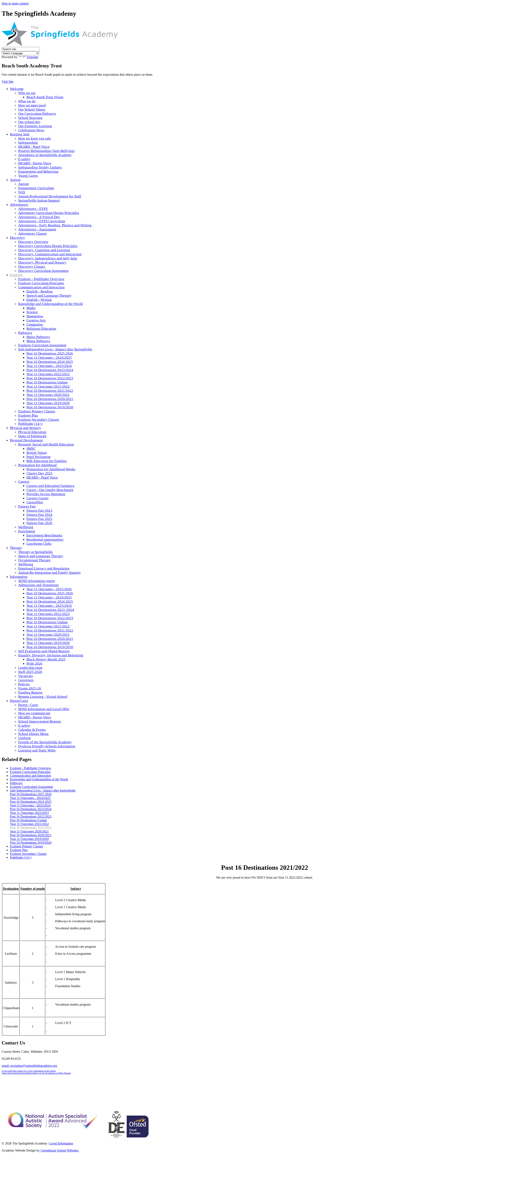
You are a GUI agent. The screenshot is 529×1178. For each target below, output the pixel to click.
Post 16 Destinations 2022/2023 (49, 378)
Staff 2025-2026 (30, 672)
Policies (24, 684)
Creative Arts (36, 320)
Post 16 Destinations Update (47, 382)
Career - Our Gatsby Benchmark (49, 490)
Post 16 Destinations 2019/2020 (49, 407)
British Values (36, 453)
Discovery (17, 238)
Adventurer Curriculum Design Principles (48, 213)
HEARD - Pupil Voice (34, 147)
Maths (31, 308)
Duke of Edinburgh (32, 436)
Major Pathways (38, 337)
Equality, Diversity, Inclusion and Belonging (50, 655)
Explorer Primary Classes (36, 411)
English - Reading (39, 291)
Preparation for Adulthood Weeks (50, 469)
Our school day (29, 122)
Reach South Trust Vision (44, 97)
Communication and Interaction (41, 287)
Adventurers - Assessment (37, 229)
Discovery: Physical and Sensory (42, 262)
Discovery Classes (31, 267)
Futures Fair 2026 (39, 523)
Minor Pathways (38, 341)
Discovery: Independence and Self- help (47, 258)
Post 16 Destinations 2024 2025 (49, 362)
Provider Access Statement (45, 494)
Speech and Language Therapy (48, 295)
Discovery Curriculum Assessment (43, 271)
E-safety (24, 159)
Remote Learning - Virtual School (42, 697)
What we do (27, 101)
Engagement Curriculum (36, 188)
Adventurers (19, 205)
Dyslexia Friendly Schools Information (46, 746)
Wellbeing (25, 527)
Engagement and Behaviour (38, 171)
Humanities (34, 316)
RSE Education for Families (46, 461)
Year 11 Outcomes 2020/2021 (48, 395)
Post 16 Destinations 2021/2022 (49, 391)
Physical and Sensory (25, 428)
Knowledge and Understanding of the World (50, 304)
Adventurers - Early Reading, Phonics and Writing (55, 225)
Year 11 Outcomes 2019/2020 (48, 403)
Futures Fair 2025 (39, 519)
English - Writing (39, 300)
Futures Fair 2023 (39, 511)
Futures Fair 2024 (39, 515)
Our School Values (31, 109)
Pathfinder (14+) (30, 424)
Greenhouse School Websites (60, 1150)
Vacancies (25, 676)
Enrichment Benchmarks (44, 535)
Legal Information (61, 1143)
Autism (15, 180)
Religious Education (41, 329)
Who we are (27, 93)
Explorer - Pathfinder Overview (41, 279)
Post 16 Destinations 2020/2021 (49, 399)
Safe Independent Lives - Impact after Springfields (55, 349)
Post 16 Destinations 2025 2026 (49, 353)
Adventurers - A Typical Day (39, 217)
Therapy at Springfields (35, 552)
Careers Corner (37, 498)
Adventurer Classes (32, 233)
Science (32, 312)
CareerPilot (34, 502)
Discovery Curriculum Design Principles (47, 246)
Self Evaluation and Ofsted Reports (44, 651)
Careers (23, 482)
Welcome (17, 89)
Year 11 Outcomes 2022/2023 (48, 374)
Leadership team (30, 668)
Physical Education (32, 432)
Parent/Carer (19, 701)
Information (18, 577)
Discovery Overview (33, 242)
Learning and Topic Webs (37, 750)
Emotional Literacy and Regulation (43, 568)
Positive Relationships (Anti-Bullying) (46, 151)
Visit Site (7, 81)
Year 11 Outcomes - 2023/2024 (49, 366)
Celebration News (31, 130)
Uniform (24, 738)
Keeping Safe (20, 134)
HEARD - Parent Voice (34, 163)
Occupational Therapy (34, 560)
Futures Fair (27, 506)
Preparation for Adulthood (37, 465)
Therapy (16, 548)
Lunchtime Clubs (38, 544)
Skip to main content (15, 3)
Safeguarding (28, 143)
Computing (34, 324)
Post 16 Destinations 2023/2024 (49, 370)
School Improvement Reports (39, 721)
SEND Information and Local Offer (43, 709)
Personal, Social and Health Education (46, 444)
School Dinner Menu (33, 734)
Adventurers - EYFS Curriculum (41, 221)
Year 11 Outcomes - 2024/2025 (49, 358)
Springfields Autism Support (39, 200)
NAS (21, 192)
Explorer (16, 275)
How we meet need (32, 105)
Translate (32, 57)
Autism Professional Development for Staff (49, 196)
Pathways (25, 333)
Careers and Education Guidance (50, 486)
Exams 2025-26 (29, 688)
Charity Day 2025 (39, 473)
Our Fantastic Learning (35, 126)
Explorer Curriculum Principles (41, 283)
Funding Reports (30, 692)
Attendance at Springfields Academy (45, 155)
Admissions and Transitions (38, 585)
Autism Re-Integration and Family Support (49, 573)
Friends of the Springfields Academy (45, 742)
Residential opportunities (44, 539)
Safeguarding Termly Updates (40, 167)
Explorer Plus (28, 415)
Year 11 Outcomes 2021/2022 (48, 386)
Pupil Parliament (38, 457)
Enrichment (26, 531)
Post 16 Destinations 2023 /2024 (50, 610)
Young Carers (28, 176)
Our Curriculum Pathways (37, 114)
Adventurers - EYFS (33, 209)
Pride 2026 (34, 663)
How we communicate (34, 713)
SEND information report (36, 581)
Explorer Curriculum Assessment (42, 345)
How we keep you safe (34, 138)
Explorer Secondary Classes (38, 420)
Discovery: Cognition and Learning (44, 250)
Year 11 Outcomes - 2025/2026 (49, 589)
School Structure (30, 118)
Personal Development (26, 440)
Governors (26, 680)
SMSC (31, 448)
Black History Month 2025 (46, 659)
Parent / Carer (28, 705)
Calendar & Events (32, 730)
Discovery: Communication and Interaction (50, 254)
